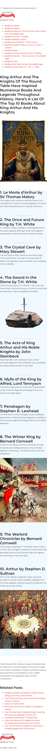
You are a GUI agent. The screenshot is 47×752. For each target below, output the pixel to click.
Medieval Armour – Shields (16, 36)
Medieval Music (11, 50)
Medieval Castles (12, 28)
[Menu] (3, 70)
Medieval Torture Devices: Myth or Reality (23, 53)
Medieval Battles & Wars (15, 39)
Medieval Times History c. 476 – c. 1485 (22, 67)
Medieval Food (11, 61)
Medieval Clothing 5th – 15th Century (21, 42)
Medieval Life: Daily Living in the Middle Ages (24, 64)
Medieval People (12, 25)
